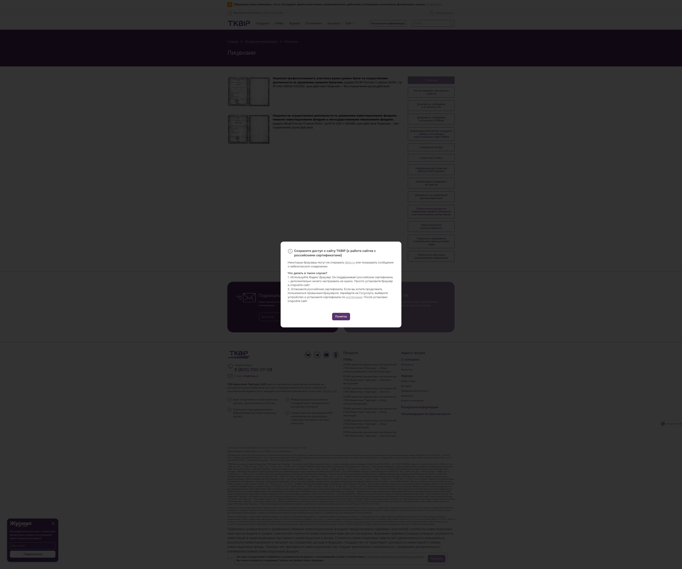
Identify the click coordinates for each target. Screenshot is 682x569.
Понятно (341, 316)
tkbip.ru (350, 262)
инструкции (354, 297)
